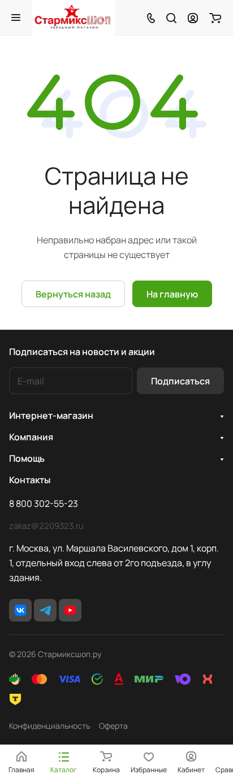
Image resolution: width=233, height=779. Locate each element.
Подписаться (180, 381)
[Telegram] (45, 610)
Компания (31, 437)
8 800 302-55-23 (43, 503)
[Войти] (193, 17)
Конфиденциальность (49, 725)
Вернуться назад (73, 294)
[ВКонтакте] (20, 610)
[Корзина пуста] (215, 17)
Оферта (113, 725)
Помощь (27, 458)
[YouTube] (70, 610)
